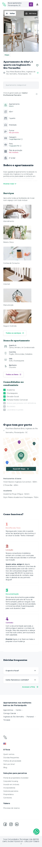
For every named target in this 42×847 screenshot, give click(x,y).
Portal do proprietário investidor (15, 778)
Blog (5, 768)
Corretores (7, 798)
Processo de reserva (11, 808)
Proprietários (8, 794)
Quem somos (8, 754)
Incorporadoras (9, 788)
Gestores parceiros (10, 791)
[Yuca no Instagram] (11, 824)
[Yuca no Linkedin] (17, 824)
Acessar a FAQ (28, 687)
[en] (21, 743)
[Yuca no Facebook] (5, 824)
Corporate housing (10, 781)
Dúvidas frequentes (11, 758)
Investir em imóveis (11, 784)
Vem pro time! (9, 764)
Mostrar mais (8, 184)
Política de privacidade (12, 761)
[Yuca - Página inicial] (4, 4)
